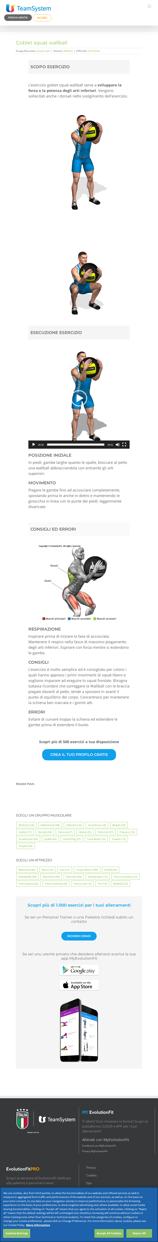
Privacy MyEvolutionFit (95, 1151)
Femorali (65, 832)
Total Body (96, 839)
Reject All (139, 1233)
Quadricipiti (43, 51)
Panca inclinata (125, 877)
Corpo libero (87, 870)
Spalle (50, 839)
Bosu (47, 870)
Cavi (64, 870)
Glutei (85, 832)
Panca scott (82, 883)
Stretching (72, 839)
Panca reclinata (56, 883)
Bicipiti (118, 825)
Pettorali (105, 832)
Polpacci (127, 832)
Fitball (110, 870)
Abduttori (26, 825)
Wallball (68, 51)
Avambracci (97, 825)
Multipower (97, 877)
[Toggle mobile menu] (150, 6)
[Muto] (118, 445)
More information (38, 1225)
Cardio (25, 832)
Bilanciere (27, 870)
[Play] (34, 445)
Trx (102, 883)
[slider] (75, 445)
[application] (79, 398)
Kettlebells (27, 877)
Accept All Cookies (109, 1233)
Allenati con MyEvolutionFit (105, 1139)
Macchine (51, 877)
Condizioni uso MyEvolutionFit (99, 1145)
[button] (79, 398)
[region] (79, 1214)
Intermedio (94, 51)
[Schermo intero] (124, 445)
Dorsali (45, 832)
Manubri (74, 877)
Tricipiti (26, 846)
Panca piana (28, 883)
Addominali (50, 825)
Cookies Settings (17, 1233)
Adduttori (74, 825)
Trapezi (119, 839)
